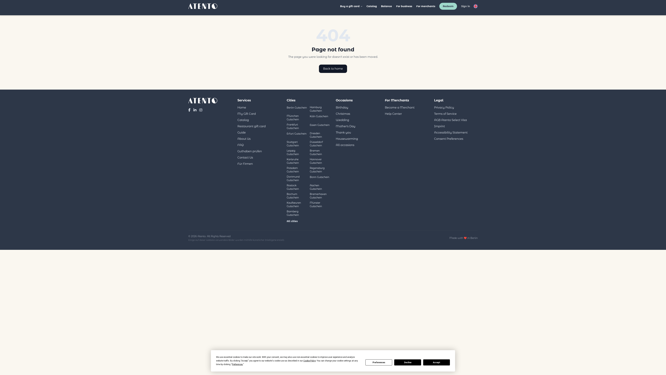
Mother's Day (345, 126)
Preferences (379, 362)
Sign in (465, 6)
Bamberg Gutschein (293, 213)
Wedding (342, 120)
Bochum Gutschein (293, 196)
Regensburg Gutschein (317, 169)
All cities (292, 221)
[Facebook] (189, 110)
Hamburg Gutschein (316, 109)
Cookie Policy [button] (309, 361)
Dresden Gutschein (316, 135)
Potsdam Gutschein (293, 169)
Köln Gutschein (319, 116)
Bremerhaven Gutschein (318, 196)
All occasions (345, 145)
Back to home (333, 68)
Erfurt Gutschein (296, 133)
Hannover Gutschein (316, 161)
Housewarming (347, 138)
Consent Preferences (448, 138)
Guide (241, 132)
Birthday (342, 107)
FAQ (240, 145)
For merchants (425, 6)
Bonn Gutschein (319, 177)
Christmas (343, 113)
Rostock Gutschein (293, 187)
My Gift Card (246, 113)
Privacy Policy (444, 107)
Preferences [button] (237, 364)
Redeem (448, 6)
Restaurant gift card (251, 126)
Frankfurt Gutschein (293, 126)
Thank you (343, 132)
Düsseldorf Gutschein (316, 143)
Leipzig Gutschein (293, 152)
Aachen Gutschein (316, 187)
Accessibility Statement (451, 132)
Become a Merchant (400, 107)
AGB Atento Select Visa (450, 120)
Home (241, 107)
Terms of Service (445, 113)
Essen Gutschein (320, 125)
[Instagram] (200, 110)
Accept (436, 362)
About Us (244, 138)
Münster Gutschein (316, 204)
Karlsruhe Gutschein (293, 161)
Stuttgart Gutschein (293, 143)
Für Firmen (245, 163)
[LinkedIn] (195, 110)
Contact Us (245, 157)
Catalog (371, 6)
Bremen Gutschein (316, 152)
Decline (407, 362)
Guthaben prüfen (249, 151)
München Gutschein (293, 117)
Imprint (439, 126)
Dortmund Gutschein (293, 178)
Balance (386, 6)
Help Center (393, 113)
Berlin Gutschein (297, 107)
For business (404, 6)
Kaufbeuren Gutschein (294, 204)
